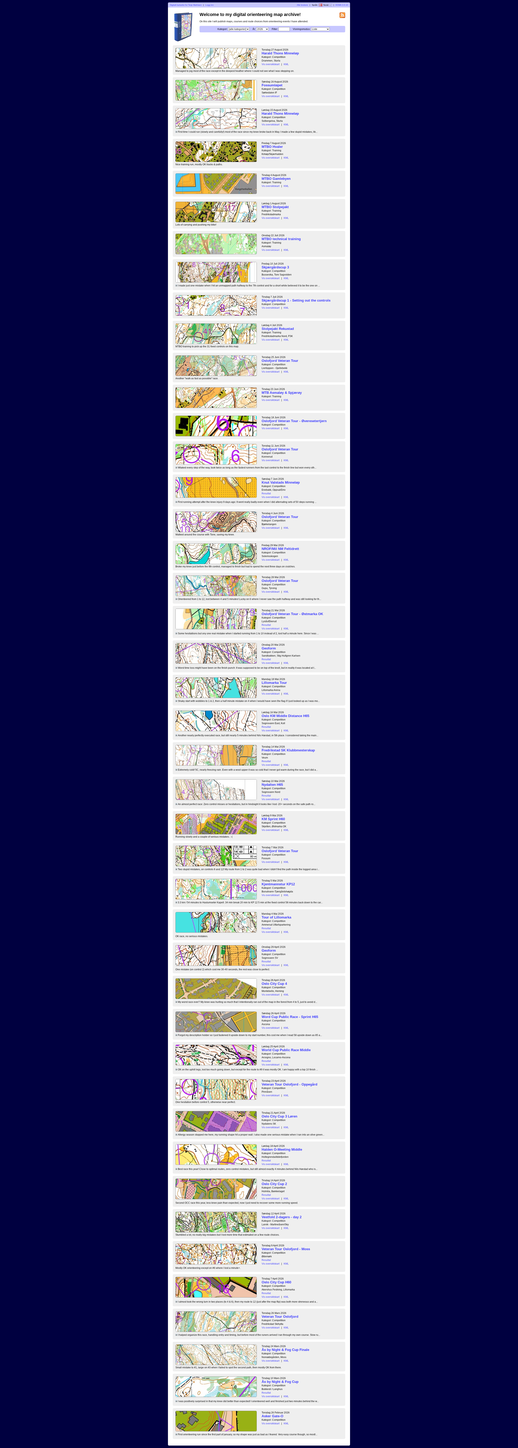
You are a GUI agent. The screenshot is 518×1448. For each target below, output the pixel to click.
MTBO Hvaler (272, 147)
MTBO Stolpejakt (275, 207)
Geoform (269, 648)
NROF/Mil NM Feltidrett (280, 549)
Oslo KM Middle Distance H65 (285, 716)
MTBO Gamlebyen (276, 179)
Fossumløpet (272, 85)
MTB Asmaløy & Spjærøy (282, 393)
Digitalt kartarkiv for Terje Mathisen (186, 5)
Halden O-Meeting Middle (282, 1149)
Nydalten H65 (272, 785)
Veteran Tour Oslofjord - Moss (286, 1249)
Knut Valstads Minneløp (281, 482)
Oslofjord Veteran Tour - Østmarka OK (292, 614)
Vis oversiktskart (270, 64)
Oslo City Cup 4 (274, 984)
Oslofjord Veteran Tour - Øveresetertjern (294, 421)
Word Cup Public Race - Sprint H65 (290, 1017)
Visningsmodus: (301, 29)
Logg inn (209, 5)
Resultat (266, 493)
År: (254, 29)
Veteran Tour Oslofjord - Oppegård (289, 1084)
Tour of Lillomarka (276, 917)
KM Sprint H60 (273, 819)
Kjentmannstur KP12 (278, 884)
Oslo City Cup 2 (274, 1184)
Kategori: (222, 29)
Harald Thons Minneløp (280, 53)
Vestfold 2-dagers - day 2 (281, 1217)
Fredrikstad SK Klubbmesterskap (288, 750)
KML (286, 64)
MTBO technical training (281, 239)
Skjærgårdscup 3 (275, 267)
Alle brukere (302, 5)
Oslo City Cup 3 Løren (279, 1116)
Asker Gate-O (272, 1416)
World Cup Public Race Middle (286, 1050)
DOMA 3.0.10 (341, 5)
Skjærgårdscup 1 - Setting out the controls (296, 300)
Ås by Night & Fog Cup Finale (285, 1350)
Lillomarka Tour (274, 683)
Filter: (275, 29)
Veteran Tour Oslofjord (280, 1317)
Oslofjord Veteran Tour (280, 361)
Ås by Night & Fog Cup (280, 1382)
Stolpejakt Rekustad (278, 329)
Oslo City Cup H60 (276, 1282)
